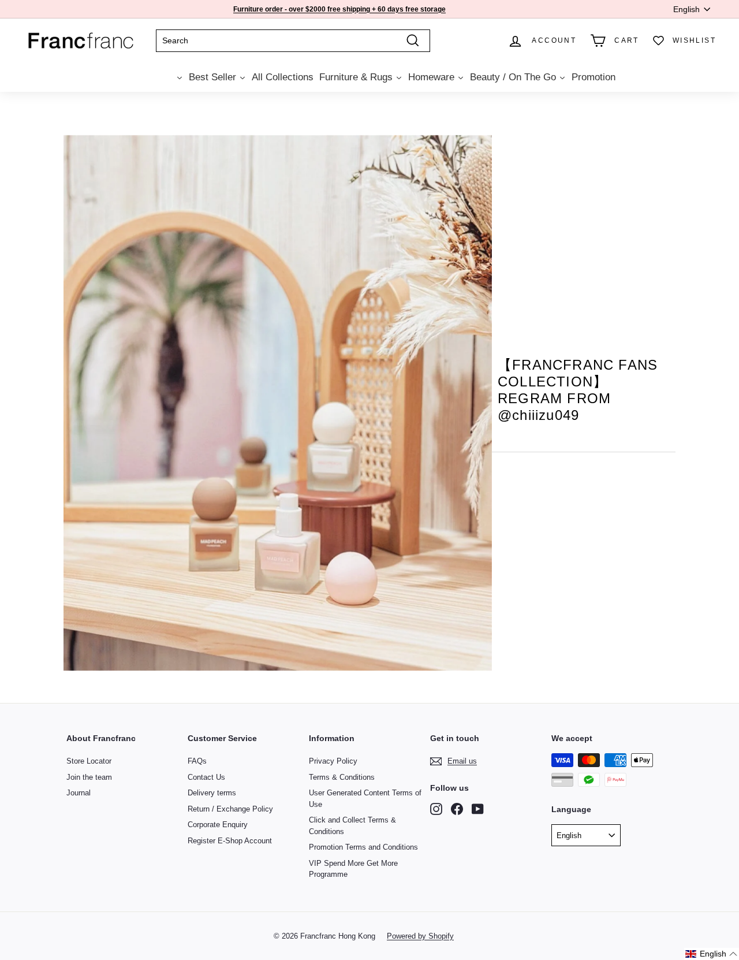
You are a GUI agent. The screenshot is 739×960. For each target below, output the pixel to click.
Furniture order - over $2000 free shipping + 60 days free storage (339, 9)
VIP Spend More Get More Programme (353, 869)
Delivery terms (212, 792)
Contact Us (206, 777)
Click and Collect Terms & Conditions (352, 826)
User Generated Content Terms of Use (365, 798)
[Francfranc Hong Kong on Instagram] (436, 809)
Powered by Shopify (420, 936)
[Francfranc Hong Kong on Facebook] (457, 809)
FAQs (197, 761)
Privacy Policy (333, 761)
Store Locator (88, 761)
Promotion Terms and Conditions (363, 847)
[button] (711, 954)
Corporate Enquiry (218, 824)
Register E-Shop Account (230, 840)
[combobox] (293, 40)
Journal (78, 792)
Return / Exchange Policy (230, 809)
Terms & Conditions (342, 777)
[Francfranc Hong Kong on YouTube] (478, 809)
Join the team (89, 777)
